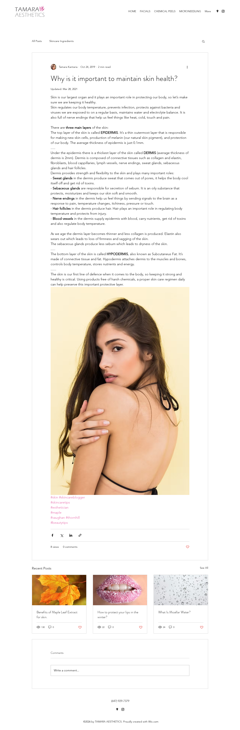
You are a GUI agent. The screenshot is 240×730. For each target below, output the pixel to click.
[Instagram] (223, 11)
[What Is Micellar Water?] (181, 590)
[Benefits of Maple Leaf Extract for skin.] (59, 590)
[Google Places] (217, 11)
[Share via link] (80, 535)
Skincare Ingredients (61, 41)
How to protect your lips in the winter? (118, 614)
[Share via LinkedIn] (71, 535)
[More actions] (187, 67)
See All (204, 567)
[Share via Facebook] (52, 535)
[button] (203, 41)
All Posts (37, 41)
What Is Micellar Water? (174, 612)
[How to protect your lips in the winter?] (120, 590)
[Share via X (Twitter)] (61, 535)
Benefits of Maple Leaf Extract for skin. (57, 614)
